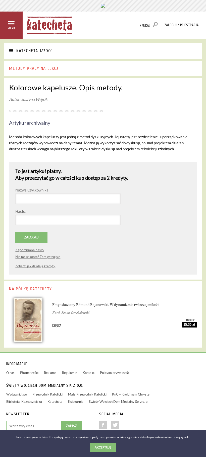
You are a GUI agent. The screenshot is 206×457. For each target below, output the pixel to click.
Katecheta (55, 402)
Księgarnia (75, 402)
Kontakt (88, 373)
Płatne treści (29, 373)
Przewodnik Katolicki (47, 394)
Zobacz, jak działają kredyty (35, 266)
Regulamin (69, 373)
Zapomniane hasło (29, 250)
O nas (10, 373)
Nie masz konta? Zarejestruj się (37, 257)
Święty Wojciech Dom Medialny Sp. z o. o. (118, 402)
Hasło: (20, 211)
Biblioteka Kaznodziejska (24, 402)
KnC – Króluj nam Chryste (130, 394)
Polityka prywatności (115, 373)
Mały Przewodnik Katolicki (87, 394)
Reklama (50, 373)
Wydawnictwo (16, 394)
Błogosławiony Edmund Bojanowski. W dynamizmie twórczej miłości (105, 305)
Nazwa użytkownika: (32, 190)
